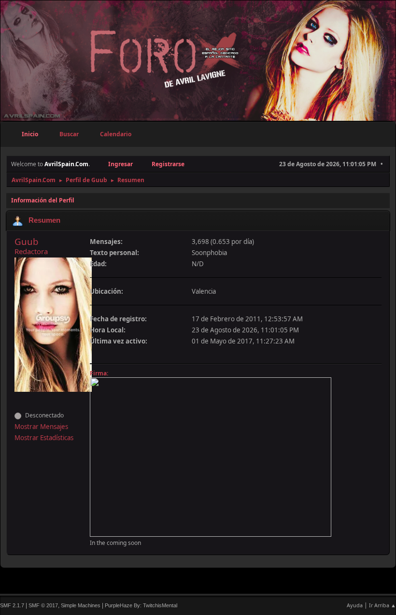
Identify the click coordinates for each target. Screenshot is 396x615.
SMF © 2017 (43, 605)
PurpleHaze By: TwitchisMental (141, 605)
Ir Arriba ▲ (382, 605)
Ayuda (355, 605)
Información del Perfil (42, 200)
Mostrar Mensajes (41, 426)
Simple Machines (80, 605)
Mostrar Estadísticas (43, 437)
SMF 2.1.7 (12, 605)
